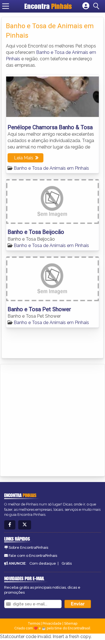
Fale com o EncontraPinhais (33, 555)
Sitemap (70, 623)
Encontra (48, 6)
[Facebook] (9, 524)
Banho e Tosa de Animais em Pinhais (51, 168)
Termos (34, 623)
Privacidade (52, 623)
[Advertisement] (52, 419)
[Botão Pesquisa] (97, 6)
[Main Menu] (5, 6)
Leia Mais (23, 157)
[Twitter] (24, 524)
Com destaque (42, 563)
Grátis (67, 563)
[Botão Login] (85, 6)
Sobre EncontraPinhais (28, 547)
